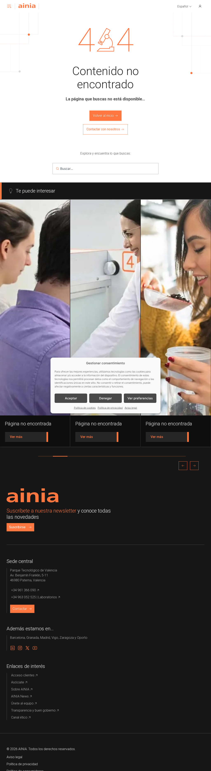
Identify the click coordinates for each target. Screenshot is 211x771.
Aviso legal (131, 407)
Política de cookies (85, 407)
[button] (184, 6)
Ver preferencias (140, 398)
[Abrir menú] (9, 6)
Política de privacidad (110, 407)
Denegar (105, 398)
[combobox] (105, 168)
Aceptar (71, 398)
